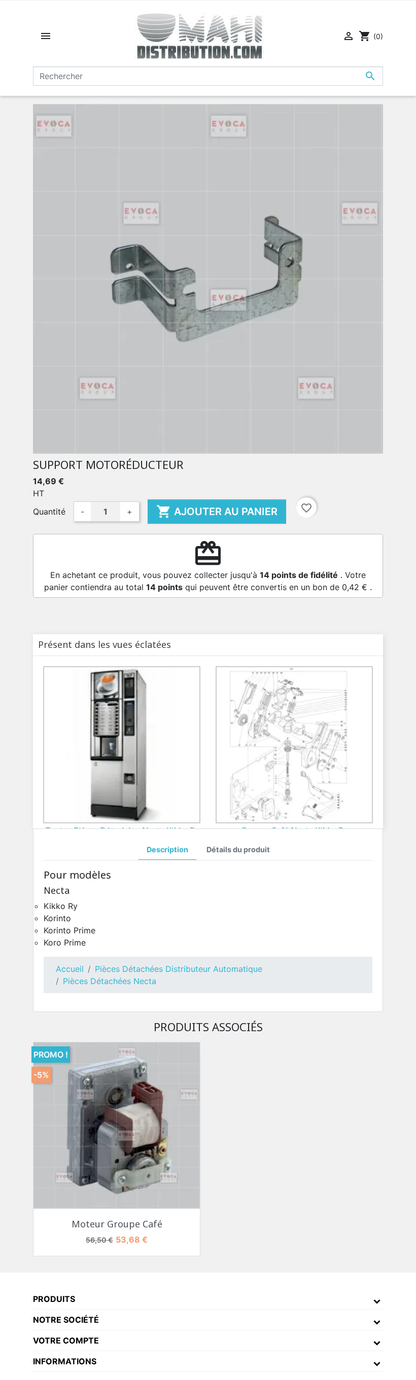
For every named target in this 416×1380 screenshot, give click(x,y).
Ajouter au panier (217, 511)
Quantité (49, 511)
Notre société (66, 1320)
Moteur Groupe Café (117, 1224)
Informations (64, 1361)
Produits (54, 1299)
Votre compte (66, 1340)
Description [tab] (167, 849)
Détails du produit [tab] (238, 849)
